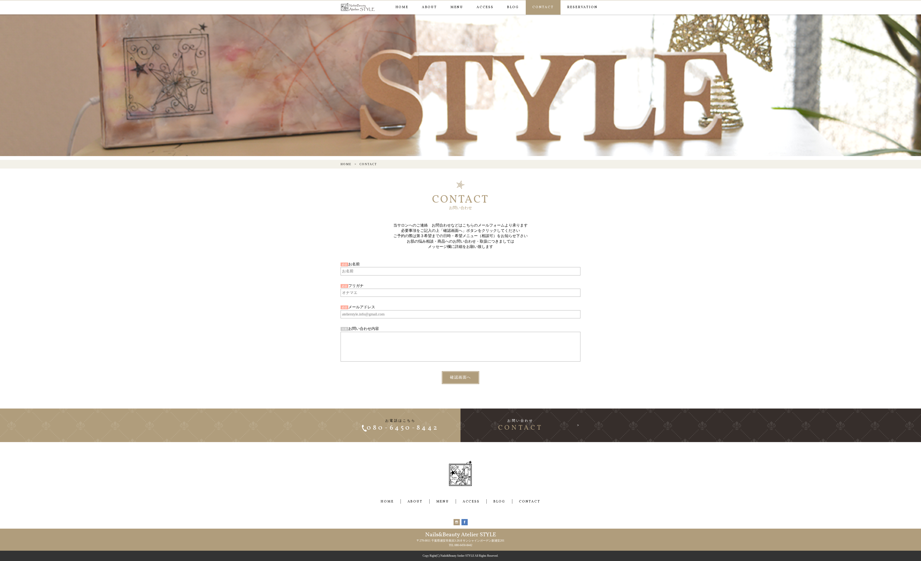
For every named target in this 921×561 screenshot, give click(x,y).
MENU (456, 7)
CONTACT (543, 7)
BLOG (513, 7)
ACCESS (485, 7)
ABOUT (429, 7)
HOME (402, 7)
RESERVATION (582, 7)
